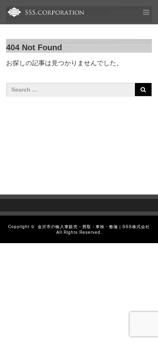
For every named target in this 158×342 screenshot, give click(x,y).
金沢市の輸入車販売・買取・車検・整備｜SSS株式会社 (94, 226)
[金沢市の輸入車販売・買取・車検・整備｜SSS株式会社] (45, 12)
